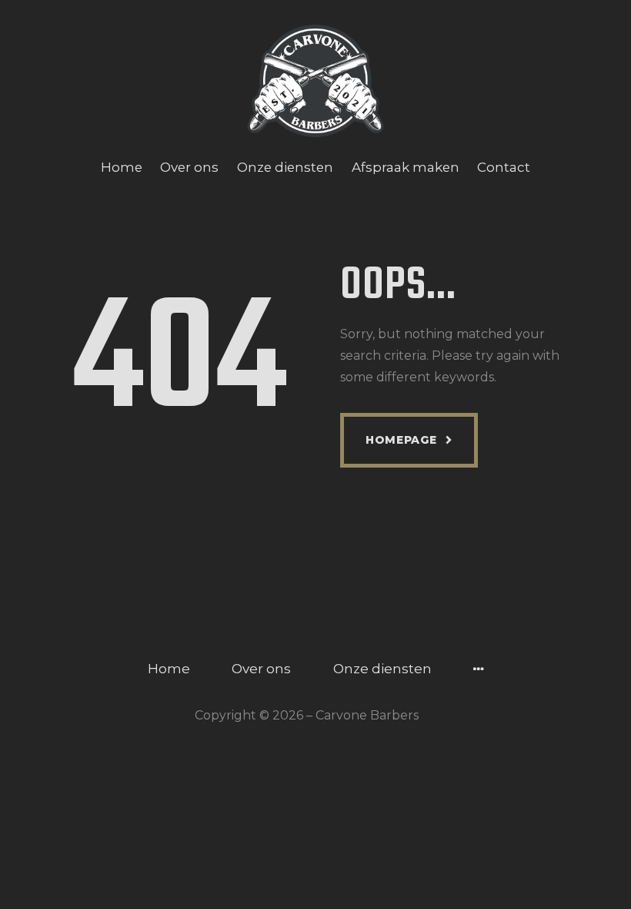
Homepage (401, 440)
